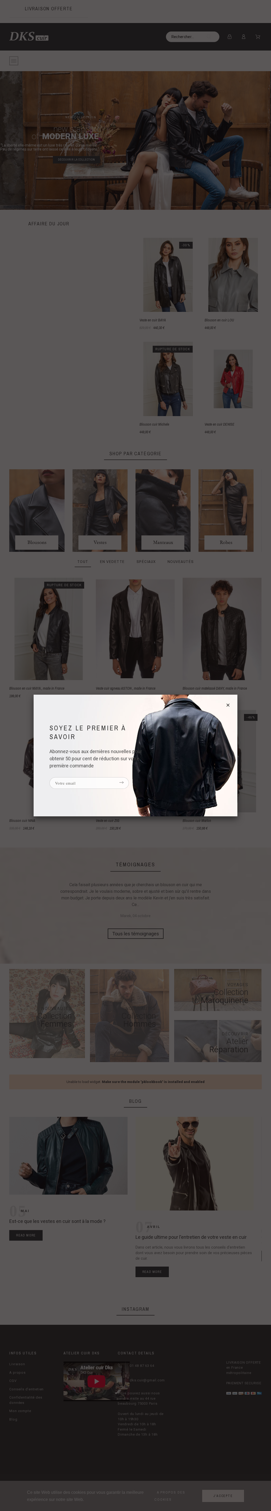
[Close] (228, 704)
